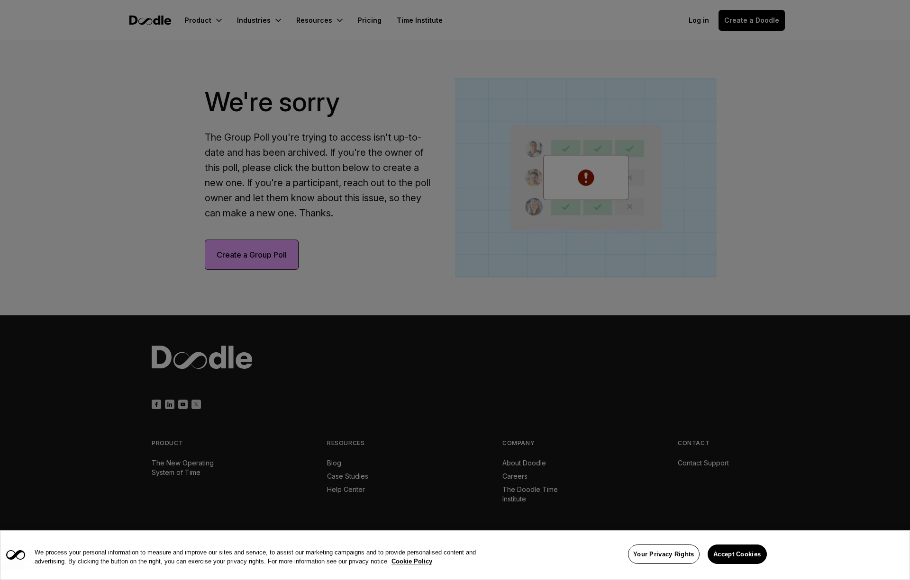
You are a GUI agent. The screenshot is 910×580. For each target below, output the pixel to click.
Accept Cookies (737, 554)
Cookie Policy (411, 561)
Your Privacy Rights (663, 554)
